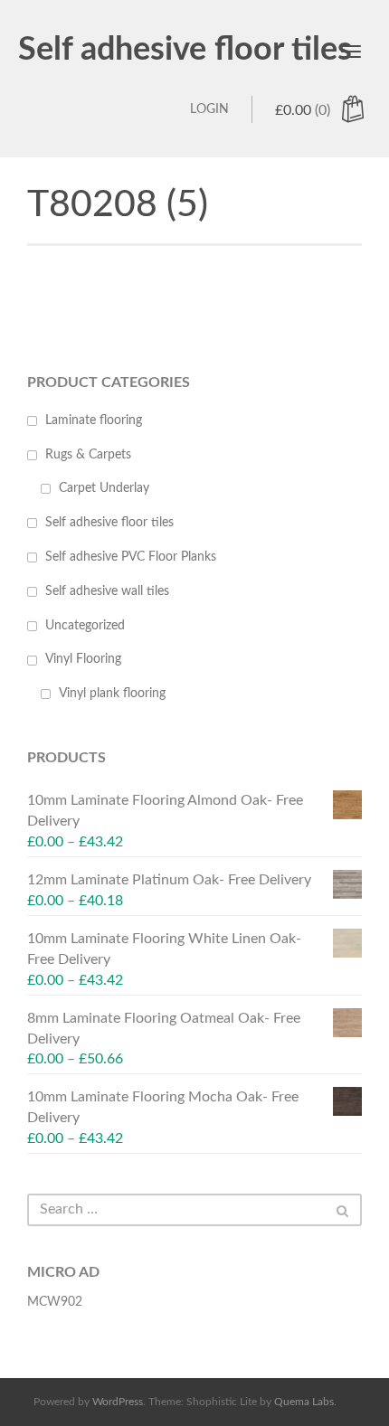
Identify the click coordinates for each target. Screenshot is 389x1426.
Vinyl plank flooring (112, 693)
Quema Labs (304, 1401)
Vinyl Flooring (83, 659)
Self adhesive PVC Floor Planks (130, 557)
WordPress (117, 1401)
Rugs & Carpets (88, 455)
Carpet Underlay (104, 488)
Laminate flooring (93, 420)
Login (209, 109)
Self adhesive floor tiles (185, 49)
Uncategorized (85, 625)
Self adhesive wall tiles (107, 591)
